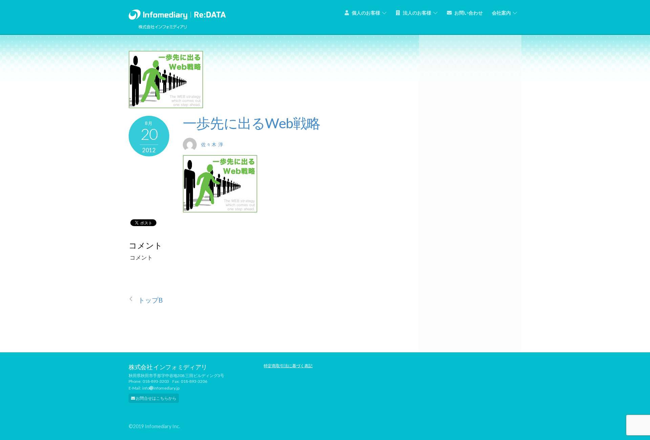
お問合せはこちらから (155, 398)
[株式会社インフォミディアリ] (177, 13)
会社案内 (501, 13)
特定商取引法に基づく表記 (288, 365)
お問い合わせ (468, 13)
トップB (150, 300)
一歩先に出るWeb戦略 (251, 123)
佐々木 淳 (212, 144)
